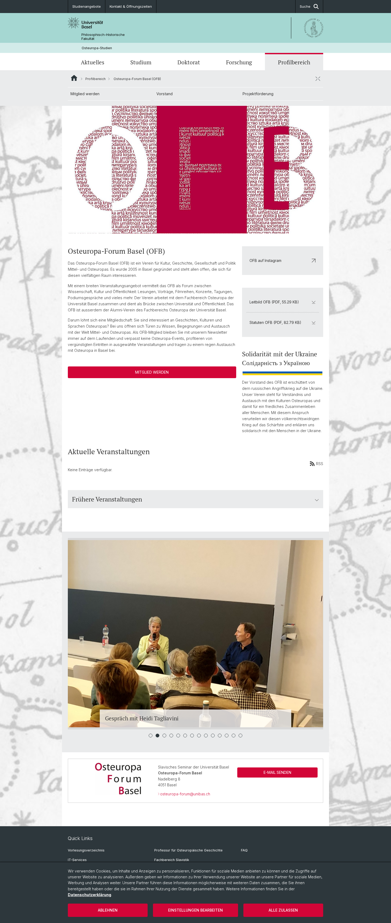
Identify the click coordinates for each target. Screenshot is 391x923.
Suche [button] (305, 6)
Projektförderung (258, 93)
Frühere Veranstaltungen (107, 499)
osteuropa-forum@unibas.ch (185, 794)
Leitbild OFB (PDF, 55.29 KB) (274, 302)
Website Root (74, 78)
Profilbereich (294, 62)
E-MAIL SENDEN (277, 772)
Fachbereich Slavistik (171, 860)
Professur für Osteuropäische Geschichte (188, 850)
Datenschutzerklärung (89, 894)
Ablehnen (108, 910)
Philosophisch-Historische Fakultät (103, 37)
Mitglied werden (84, 93)
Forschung (239, 62)
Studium (140, 62)
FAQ (244, 850)
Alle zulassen (283, 910)
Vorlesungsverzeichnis (86, 850)
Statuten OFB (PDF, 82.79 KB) (275, 322)
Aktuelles (92, 62)
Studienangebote (86, 6)
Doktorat (188, 62)
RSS (319, 463)
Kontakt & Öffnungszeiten (131, 6)
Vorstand (164, 93)
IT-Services (77, 860)
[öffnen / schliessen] (318, 78)
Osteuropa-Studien (97, 48)
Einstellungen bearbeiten (195, 910)
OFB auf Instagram (265, 260)
